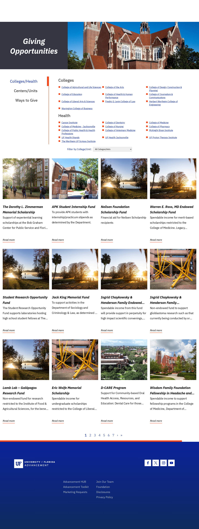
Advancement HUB (74, 481)
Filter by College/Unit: (79, 149)
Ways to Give (26, 100)
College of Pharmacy (159, 126)
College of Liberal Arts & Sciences (78, 101)
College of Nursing (114, 126)
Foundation (103, 487)
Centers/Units (25, 90)
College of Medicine (159, 122)
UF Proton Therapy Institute (163, 137)
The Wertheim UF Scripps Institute (79, 141)
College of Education (72, 94)
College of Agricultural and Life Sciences (81, 87)
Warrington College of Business (77, 108)
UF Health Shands (70, 137)
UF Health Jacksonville (116, 137)
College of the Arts (114, 87)
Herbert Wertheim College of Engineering (163, 103)
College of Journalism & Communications (161, 96)
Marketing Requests (75, 492)
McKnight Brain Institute (161, 130)
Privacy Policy (104, 497)
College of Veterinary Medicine (120, 130)
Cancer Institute (69, 122)
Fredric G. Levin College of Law (120, 101)
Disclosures (103, 492)
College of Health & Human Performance (119, 96)
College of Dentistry (115, 122)
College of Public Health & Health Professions (78, 132)
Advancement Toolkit (76, 487)
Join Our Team (105, 481)
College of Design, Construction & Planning (165, 89)
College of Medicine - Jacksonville (78, 126)
